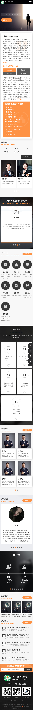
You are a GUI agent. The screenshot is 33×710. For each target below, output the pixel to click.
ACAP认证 (9, 70)
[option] (16, 17)
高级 (27, 148)
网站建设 (6, 706)
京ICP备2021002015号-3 (15, 706)
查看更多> (27, 430)
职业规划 (9, 73)
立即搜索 (28, 669)
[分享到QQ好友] (12, 700)
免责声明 (29, 704)
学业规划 (23, 70)
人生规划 (23, 73)
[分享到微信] (15, 700)
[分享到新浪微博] (23, 700)
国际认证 (16, 152)
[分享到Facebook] (19, 700)
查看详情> (27, 254)
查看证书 (27, 156)
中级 (16, 148)
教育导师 (6, 152)
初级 (6, 148)
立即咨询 (5, 20)
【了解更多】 (6, 62)
